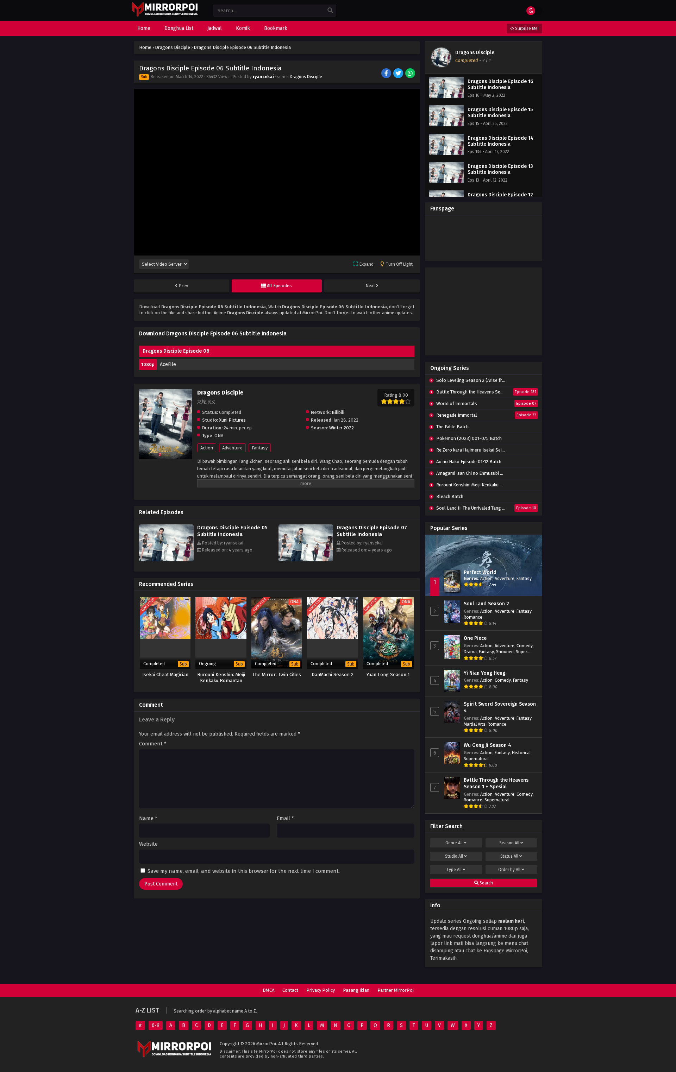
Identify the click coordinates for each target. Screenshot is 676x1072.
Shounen (505, 651)
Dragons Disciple (306, 76)
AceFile (168, 364)
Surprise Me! (526, 28)
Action (206, 447)
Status (509, 856)
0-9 (155, 1025)
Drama (470, 651)
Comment (153, 744)
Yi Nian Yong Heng (484, 673)
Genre (454, 842)
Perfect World (480, 572)
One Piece (475, 638)
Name (148, 818)
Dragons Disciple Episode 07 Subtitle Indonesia (372, 530)
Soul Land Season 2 (486, 604)
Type (454, 869)
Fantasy (260, 447)
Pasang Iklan (356, 990)
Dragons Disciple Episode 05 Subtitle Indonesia (232, 530)
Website (148, 844)
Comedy (525, 645)
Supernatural (476, 758)
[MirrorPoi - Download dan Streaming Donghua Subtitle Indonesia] (164, 16)
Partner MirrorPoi (395, 990)
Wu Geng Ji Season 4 (487, 745)
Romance (473, 617)
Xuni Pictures (232, 420)
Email (285, 818)
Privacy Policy (320, 990)
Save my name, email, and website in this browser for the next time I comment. (244, 871)
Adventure (232, 447)
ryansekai (263, 76)
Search (485, 883)
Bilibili (338, 412)
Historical (521, 752)
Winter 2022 (341, 427)
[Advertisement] (483, 311)
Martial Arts (475, 724)
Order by (509, 869)
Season (509, 842)
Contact (290, 990)
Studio (454, 856)
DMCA (268, 990)
